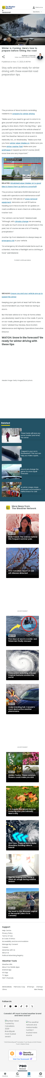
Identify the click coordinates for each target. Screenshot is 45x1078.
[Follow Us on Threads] (26, 1006)
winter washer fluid (14, 146)
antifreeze (6, 150)
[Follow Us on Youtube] (16, 1006)
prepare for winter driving (23, 113)
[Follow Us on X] (32, 1006)
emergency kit (8, 240)
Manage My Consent (10, 944)
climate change (21, 221)
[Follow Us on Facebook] (5, 1006)
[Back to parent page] (6, 10)
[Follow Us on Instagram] (10, 1006)
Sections (36, 12)
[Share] (3, 56)
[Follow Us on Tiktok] (21, 1006)
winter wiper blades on (19, 143)
